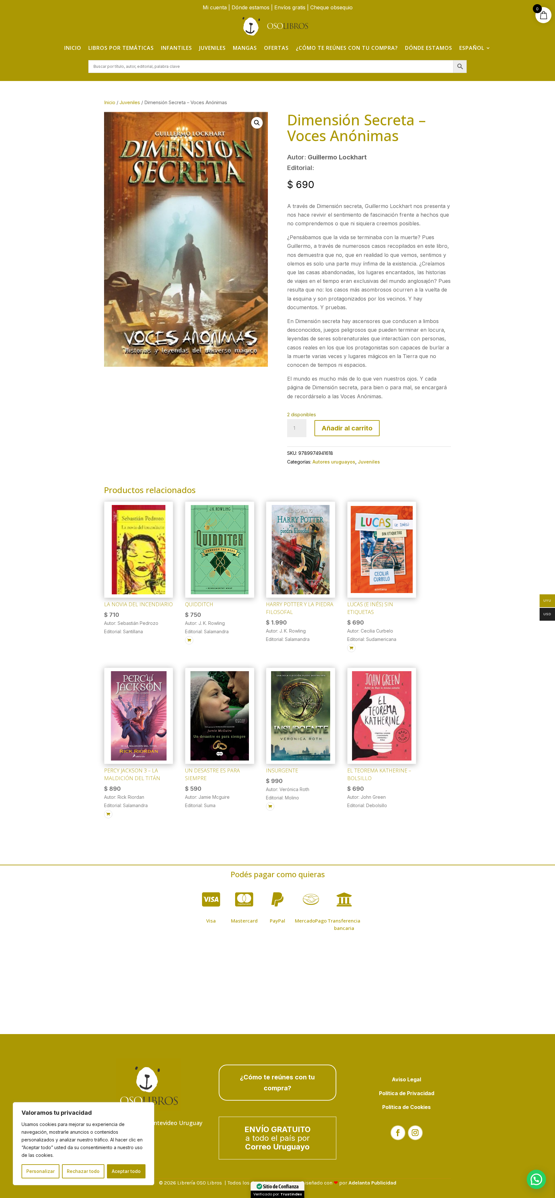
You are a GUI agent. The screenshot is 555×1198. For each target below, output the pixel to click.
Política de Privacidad (406, 1093)
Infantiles (176, 47)
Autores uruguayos (334, 461)
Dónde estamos (250, 7)
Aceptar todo (126, 1171)
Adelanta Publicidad (372, 1183)
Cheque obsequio (331, 7)
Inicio (72, 47)
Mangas (245, 47)
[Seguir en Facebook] (398, 1132)
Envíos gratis (289, 7)
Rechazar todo (83, 1171)
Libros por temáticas (121, 47)
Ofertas (276, 47)
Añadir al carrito (347, 428)
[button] (257, 123)
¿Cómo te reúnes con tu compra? (347, 47)
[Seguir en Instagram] (415, 1132)
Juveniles (212, 47)
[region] (83, 1143)
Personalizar (40, 1171)
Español (471, 47)
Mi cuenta (215, 7)
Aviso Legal (406, 1079)
